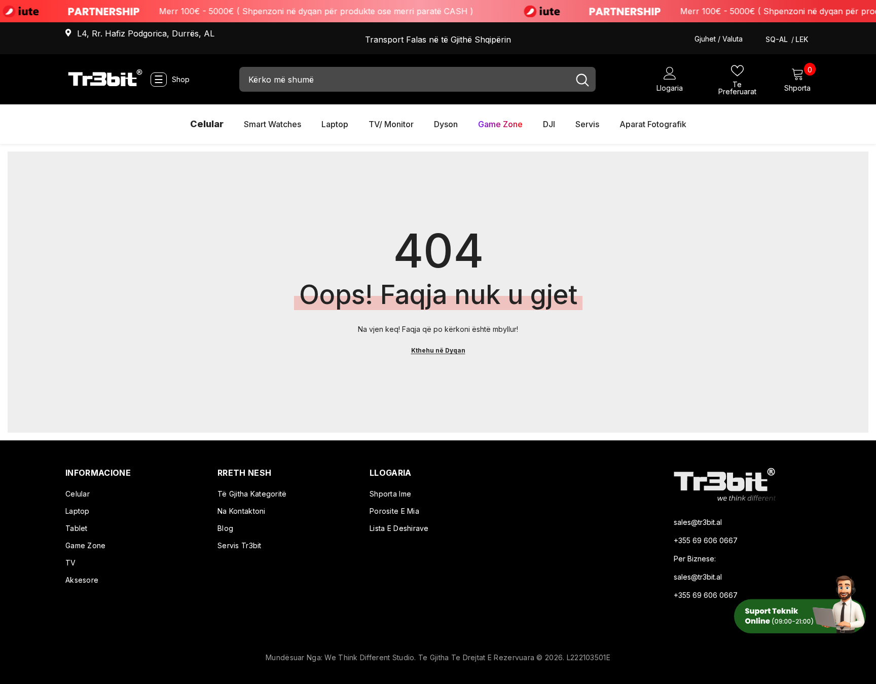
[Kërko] (417, 79)
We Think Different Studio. (371, 657)
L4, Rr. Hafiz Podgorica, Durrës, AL (145, 33)
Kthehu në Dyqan (438, 350)
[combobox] (404, 79)
